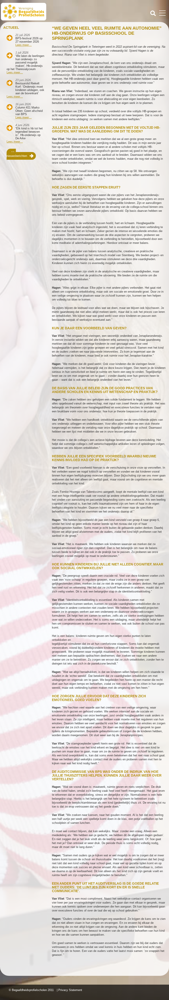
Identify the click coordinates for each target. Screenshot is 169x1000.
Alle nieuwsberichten (17, 154)
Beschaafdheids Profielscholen (43, 11)
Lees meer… (23, 45)
